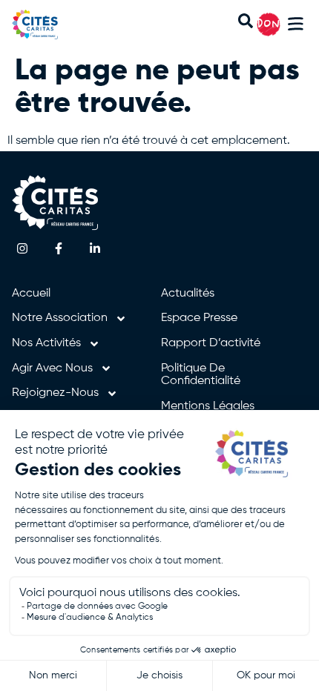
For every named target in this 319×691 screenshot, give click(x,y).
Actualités (187, 294)
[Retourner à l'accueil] (50, 24)
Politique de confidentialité (200, 375)
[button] (295, 26)
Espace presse (199, 318)
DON (268, 24)
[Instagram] (22, 248)
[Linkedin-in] (95, 248)
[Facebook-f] (59, 248)
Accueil (31, 294)
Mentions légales (207, 406)
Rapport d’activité (210, 343)
